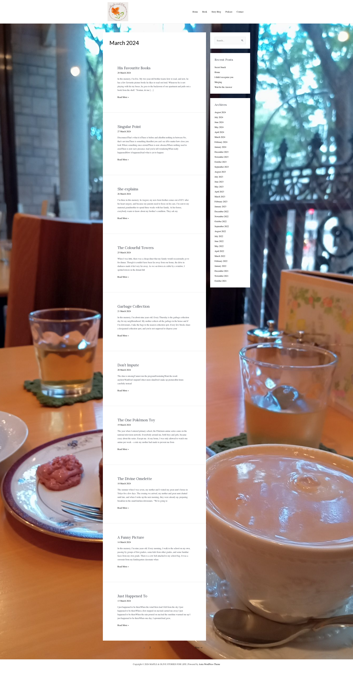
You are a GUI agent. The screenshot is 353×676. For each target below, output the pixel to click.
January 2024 (220, 146)
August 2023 (220, 171)
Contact (240, 11)
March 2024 (220, 137)
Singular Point (129, 126)
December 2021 (221, 270)
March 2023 (220, 196)
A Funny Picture (130, 537)
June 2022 (219, 241)
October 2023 (221, 161)
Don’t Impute (128, 365)
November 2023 (221, 156)
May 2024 (219, 127)
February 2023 (221, 201)
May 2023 (219, 186)
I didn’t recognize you (224, 77)
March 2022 (220, 256)
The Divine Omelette (134, 478)
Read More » (123, 97)
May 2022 (219, 246)
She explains (127, 189)
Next (198, 647)
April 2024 (219, 132)
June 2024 (219, 122)
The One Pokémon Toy (136, 420)
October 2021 (221, 280)
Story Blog (216, 11)
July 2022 (219, 236)
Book (204, 11)
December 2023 (221, 151)
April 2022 (219, 251)
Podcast (228, 11)
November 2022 (221, 216)
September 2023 (222, 166)
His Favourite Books (134, 68)
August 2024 (220, 112)
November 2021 (221, 275)
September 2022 (222, 226)
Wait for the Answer (223, 87)
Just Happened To (132, 596)
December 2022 (221, 211)
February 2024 (221, 141)
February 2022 (221, 260)
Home (195, 11)
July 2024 (219, 117)
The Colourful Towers (135, 247)
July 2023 (219, 176)
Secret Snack (220, 67)
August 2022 (220, 231)
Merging (218, 82)
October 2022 (221, 221)
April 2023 (219, 191)
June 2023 (219, 181)
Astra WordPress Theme (209, 664)
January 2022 (220, 265)
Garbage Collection (133, 306)
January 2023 (220, 206)
